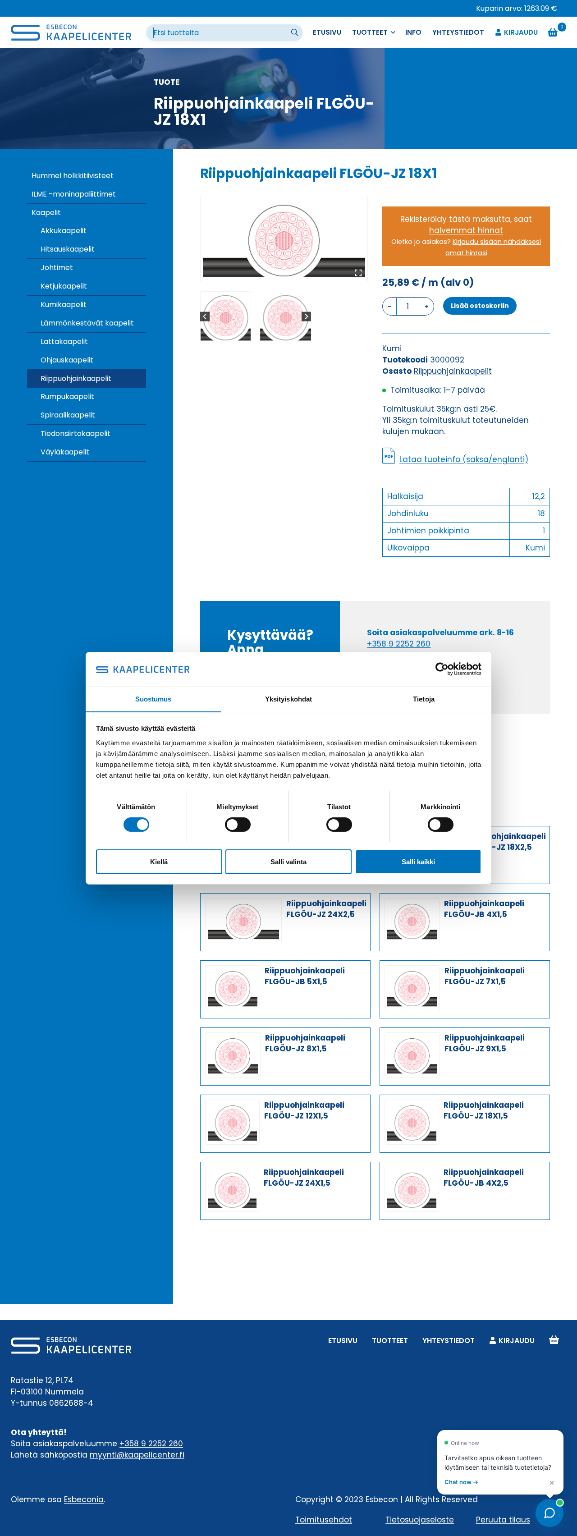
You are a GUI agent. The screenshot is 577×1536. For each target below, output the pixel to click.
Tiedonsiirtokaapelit (75, 433)
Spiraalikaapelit (68, 415)
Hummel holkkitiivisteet (73, 175)
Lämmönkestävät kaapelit (87, 323)
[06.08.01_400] (284, 239)
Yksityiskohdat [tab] (288, 698)
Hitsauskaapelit (68, 249)
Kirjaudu (521, 32)
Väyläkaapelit (65, 452)
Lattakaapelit (64, 341)
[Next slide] (306, 316)
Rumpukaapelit (67, 396)
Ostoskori (554, 1341)
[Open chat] (549, 1513)
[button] (225, 316)
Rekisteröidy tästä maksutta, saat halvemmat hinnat (466, 225)
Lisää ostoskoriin (480, 305)
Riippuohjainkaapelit (76, 378)
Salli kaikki (418, 861)
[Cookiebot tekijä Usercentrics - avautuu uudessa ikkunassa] (442, 669)
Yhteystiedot (458, 32)
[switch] (238, 824)
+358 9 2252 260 (398, 643)
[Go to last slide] (205, 316)
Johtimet (57, 267)
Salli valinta (288, 861)
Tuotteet (390, 1340)
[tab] (280, 272)
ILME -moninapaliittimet (74, 194)
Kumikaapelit (64, 304)
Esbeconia (84, 1499)
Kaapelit (46, 212)
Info (413, 32)
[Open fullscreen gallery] (358, 272)
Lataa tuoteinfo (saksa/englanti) (463, 459)
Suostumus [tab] (153, 698)
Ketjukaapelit (64, 286)
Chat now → (461, 1482)
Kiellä (159, 861)
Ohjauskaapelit (67, 360)
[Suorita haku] (295, 32)
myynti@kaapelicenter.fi (137, 1454)
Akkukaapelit (64, 230)
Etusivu (327, 32)
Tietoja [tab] (424, 698)
